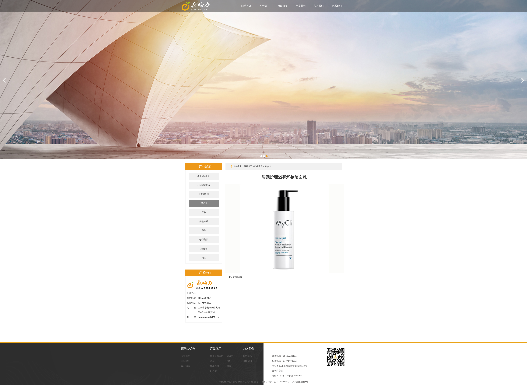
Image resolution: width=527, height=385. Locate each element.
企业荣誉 (185, 361)
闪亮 (204, 257)
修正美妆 (203, 239)
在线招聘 (247, 361)
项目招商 (282, 5)
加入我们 (319, 5)
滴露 (229, 366)
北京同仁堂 (203, 194)
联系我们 (337, 5)
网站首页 (246, 5)
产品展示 (300, 5)
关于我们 (264, 5)
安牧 (204, 212)
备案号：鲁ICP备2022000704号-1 (276, 382)
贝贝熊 (230, 356)
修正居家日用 (203, 176)
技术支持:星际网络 (300, 382)
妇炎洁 (204, 248)
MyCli (204, 203)
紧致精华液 (237, 277)
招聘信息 (247, 356)
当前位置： (238, 166)
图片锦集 (185, 366)
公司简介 (185, 356)
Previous (4, 80)
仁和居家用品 (203, 185)
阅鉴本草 (203, 221)
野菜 (204, 230)
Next (522, 80)
